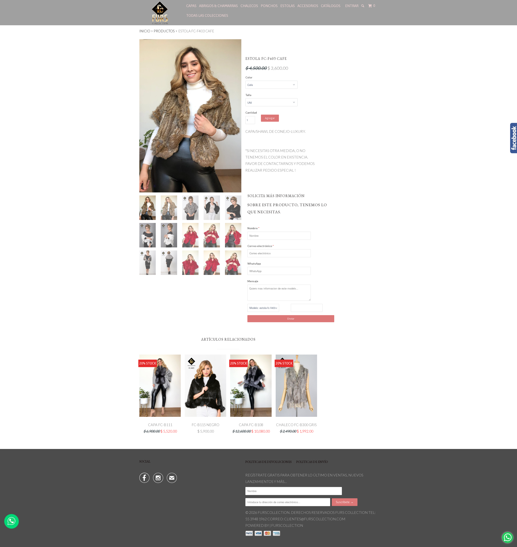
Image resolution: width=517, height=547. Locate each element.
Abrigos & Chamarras (218, 6)
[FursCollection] (160, 12)
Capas (191, 6)
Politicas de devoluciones (268, 462)
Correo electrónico (260, 246)
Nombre (253, 228)
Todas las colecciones (207, 15)
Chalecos (249, 6)
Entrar (351, 6)
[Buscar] (363, 6)
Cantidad (251, 112)
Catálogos (330, 6)
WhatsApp (254, 263)
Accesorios (307, 6)
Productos (164, 31)
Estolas (287, 6)
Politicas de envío (312, 462)
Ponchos (269, 6)
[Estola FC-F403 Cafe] (190, 115)
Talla (248, 95)
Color (248, 77)
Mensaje (252, 281)
